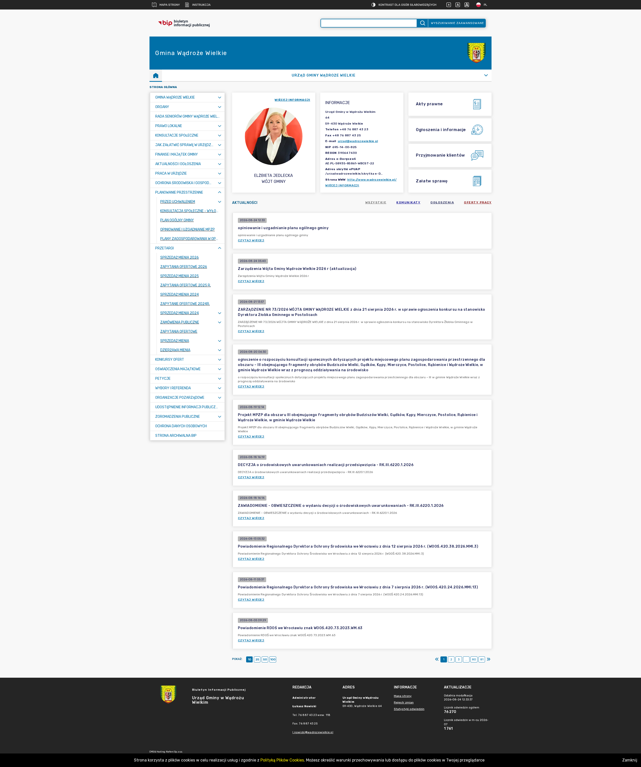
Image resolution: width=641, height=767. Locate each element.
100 (272, 659)
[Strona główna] (155, 75)
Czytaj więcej (251, 240)
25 (257, 659)
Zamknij (629, 760)
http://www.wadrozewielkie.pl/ (372, 179)
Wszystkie (376, 202)
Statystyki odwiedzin (409, 709)
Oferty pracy (478, 202)
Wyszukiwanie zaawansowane (457, 23)
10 (249, 659)
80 (474, 659)
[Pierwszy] (437, 659)
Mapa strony (169, 5)
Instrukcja (201, 5)
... (466, 659)
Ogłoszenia (442, 202)
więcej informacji (292, 100)
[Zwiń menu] (219, 192)
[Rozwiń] (486, 75)
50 (265, 659)
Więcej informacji (342, 185)
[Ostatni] (489, 659)
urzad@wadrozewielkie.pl (358, 141)
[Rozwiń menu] (219, 97)
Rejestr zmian (404, 702)
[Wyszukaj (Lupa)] (422, 23)
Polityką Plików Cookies (282, 760)
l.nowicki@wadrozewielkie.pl (312, 732)
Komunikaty (408, 202)
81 (482, 659)
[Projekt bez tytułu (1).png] (476, 53)
